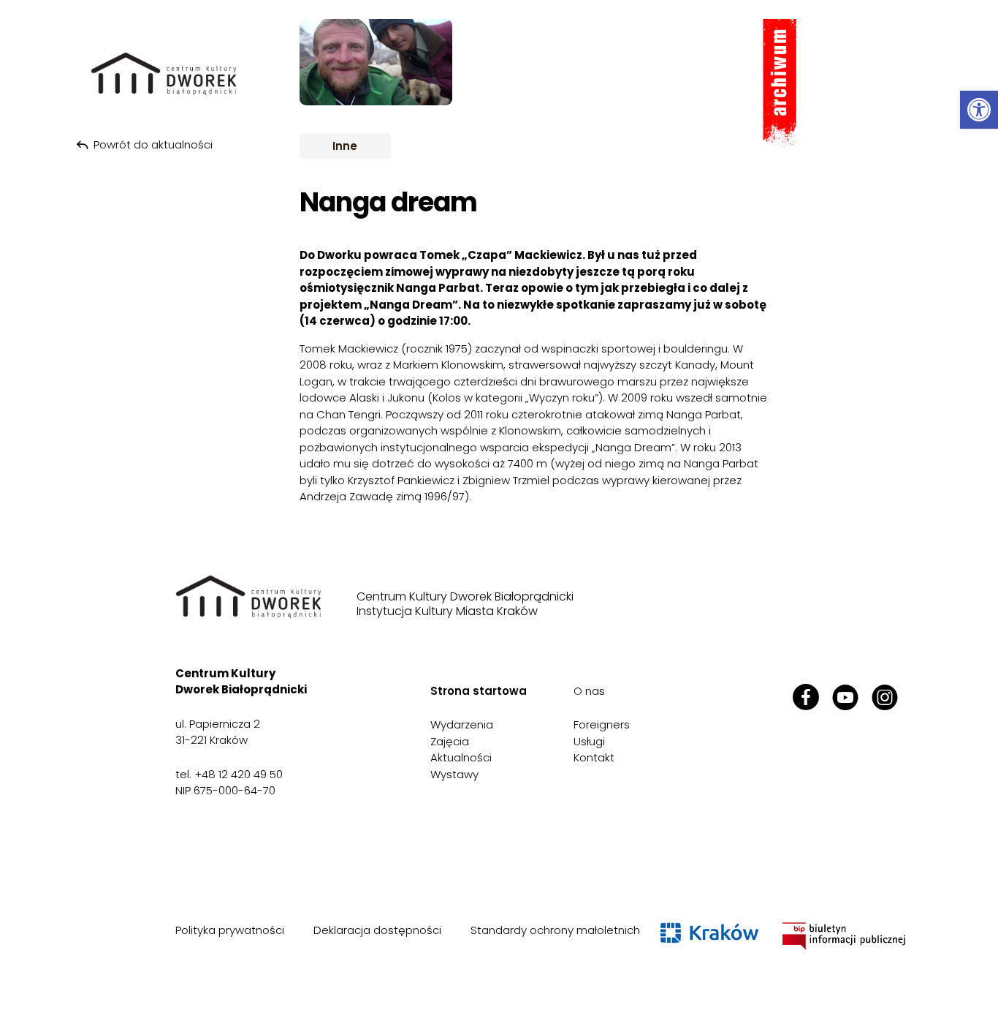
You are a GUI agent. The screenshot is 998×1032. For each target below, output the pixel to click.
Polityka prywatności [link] (229, 930)
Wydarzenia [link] (461, 724)
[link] (979, 110)
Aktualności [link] (461, 757)
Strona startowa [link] (478, 690)
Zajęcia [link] (449, 741)
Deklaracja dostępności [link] (377, 930)
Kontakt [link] (594, 757)
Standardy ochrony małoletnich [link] (555, 930)
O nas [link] (589, 690)
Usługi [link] (589, 741)
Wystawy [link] (454, 774)
